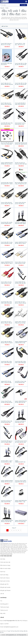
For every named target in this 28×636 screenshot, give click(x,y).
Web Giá (25, 631)
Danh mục (2, 571)
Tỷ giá (8, 631)
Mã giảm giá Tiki (4, 584)
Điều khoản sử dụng (5, 565)
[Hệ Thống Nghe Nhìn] (6, 540)
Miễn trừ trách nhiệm (5, 568)
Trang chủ (2, 7)
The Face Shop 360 (14, 631)
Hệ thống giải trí (4, 604)
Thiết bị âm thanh (4, 607)
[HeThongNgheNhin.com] (6, 1)
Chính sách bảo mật (5, 562)
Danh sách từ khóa (5, 581)
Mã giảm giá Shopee (5, 590)
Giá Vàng (21, 631)
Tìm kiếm (23, 5)
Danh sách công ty (5, 578)
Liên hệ (2, 593)
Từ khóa (6, 7)
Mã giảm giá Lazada (5, 587)
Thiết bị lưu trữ (4, 610)
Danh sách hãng (4, 574)
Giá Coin (2, 632)
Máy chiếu (2, 613)
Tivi (1, 600)
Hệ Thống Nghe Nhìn (21, 634)
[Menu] (26, 1)
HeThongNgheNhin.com (11, 634)
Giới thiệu (2, 559)
